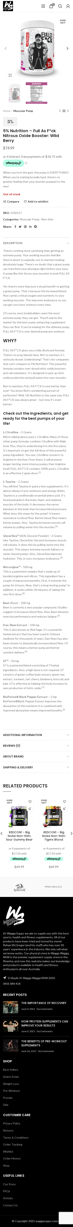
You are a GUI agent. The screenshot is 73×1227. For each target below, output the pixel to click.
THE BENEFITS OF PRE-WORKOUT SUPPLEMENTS (44, 1043)
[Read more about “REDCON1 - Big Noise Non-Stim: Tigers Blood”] (64, 808)
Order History (12, 1158)
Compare (13, 201)
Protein (8, 1097)
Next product (68, 111)
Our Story (9, 1184)
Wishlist (8, 1151)
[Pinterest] (25, 226)
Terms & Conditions (15, 1137)
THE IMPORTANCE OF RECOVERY (43, 1003)
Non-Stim (47, 219)
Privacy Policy (11, 1123)
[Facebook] (15, 226)
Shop (6, 1165)
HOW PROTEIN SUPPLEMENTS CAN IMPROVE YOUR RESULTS (44, 1023)
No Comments (45, 1008)
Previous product (60, 111)
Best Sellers (10, 1069)
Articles (8, 1198)
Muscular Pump (23, 111)
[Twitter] (20, 226)
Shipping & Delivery (18, 767)
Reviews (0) (11, 746)
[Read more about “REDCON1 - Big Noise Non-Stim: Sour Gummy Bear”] (29, 808)
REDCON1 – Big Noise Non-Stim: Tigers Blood (53, 836)
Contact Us (10, 1205)
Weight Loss (11, 1083)
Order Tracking (12, 1144)
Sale (5, 1104)
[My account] (68, 6)
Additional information (22, 735)
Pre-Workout (11, 1090)
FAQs (6, 1191)
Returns (8, 1130)
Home (6, 111)
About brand (13, 756)
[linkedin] (30, 226)
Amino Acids (11, 1076)
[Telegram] (35, 226)
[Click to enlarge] (10, 75)
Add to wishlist (38, 201)
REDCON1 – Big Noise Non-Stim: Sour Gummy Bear (19, 836)
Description (12, 243)
